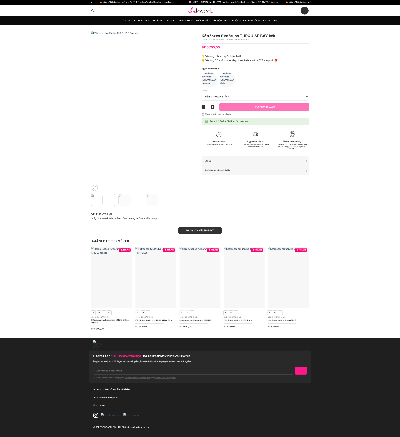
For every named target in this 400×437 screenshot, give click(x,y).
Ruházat (157, 21)
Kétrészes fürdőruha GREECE (282, 320)
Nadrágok (184, 21)
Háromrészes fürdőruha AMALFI (195, 320)
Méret (204, 90)
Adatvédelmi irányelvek (106, 397)
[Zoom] (95, 188)
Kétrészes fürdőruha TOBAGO (238, 320)
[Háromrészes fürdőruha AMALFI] (200, 277)
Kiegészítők (250, 21)
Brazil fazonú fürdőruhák (238, 39)
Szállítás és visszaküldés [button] (217, 170)
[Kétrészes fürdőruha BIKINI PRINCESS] (155, 277)
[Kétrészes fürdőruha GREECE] (288, 277)
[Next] (192, 111)
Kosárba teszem (265, 107)
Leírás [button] (208, 161)
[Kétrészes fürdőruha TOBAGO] (244, 277)
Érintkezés (99, 405)
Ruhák (170, 21)
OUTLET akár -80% (139, 21)
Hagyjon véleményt (200, 230)
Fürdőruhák (220, 21)
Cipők (235, 21)
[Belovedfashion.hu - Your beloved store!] (200, 10)
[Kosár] (305, 10)
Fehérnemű (201, 21)
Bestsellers (269, 21)
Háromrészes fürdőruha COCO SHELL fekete (110, 321)
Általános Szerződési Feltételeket (112, 389)
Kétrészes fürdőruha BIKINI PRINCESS (153, 320)
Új (124, 21)
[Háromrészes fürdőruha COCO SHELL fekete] (111, 277)
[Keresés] (92, 10)
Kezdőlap (206, 39)
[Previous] (97, 111)
